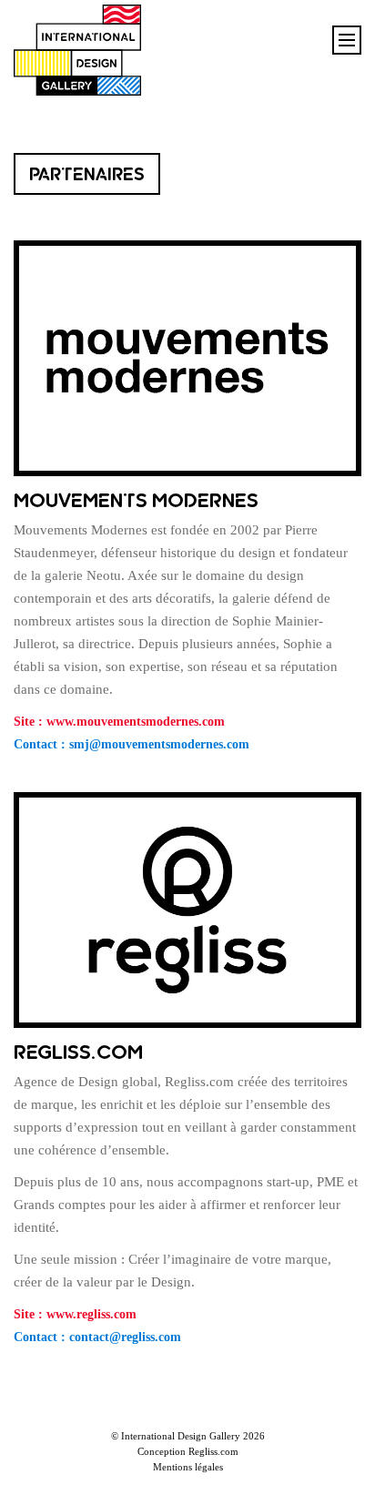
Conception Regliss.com (187, 1451)
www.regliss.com (91, 1314)
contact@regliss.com (125, 1337)
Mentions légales (188, 1466)
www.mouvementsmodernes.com (135, 721)
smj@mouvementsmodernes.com (159, 744)
